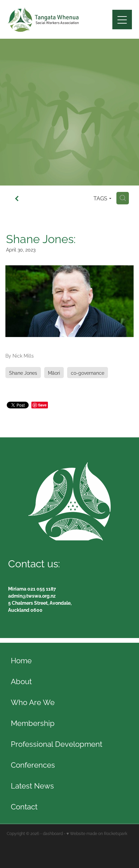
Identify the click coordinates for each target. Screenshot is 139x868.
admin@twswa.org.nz (32, 595)
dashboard (53, 833)
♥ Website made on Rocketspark (96, 833)
